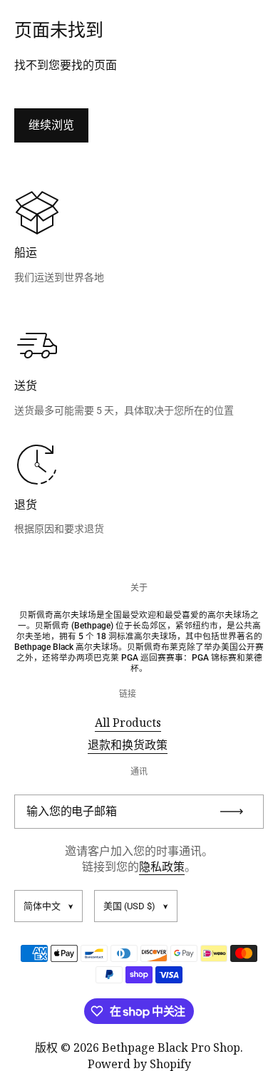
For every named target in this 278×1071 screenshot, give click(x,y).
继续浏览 (51, 125)
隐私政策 (162, 866)
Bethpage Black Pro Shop (171, 1047)
